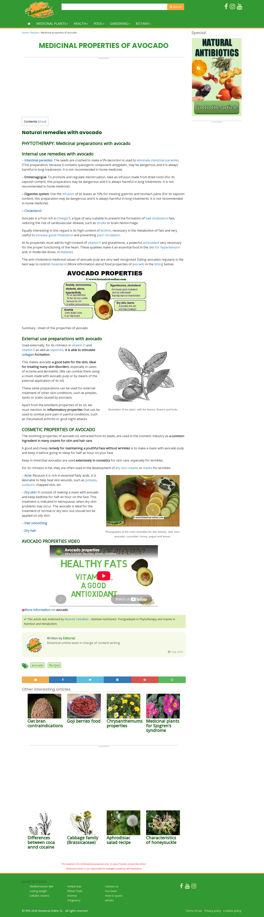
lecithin (105, 230)
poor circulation (108, 235)
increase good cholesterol (54, 235)
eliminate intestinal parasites (158, 160)
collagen (28, 354)
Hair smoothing (35, 523)
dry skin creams (127, 468)
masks (147, 468)
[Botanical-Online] (40, 10)
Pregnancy (73, 900)
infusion (68, 194)
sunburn (28, 485)
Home (25, 32)
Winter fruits (75, 891)
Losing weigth (38, 891)
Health (80, 23)
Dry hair (30, 530)
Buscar (177, 7)
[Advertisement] (103, 86)
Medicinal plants (51, 23)
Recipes (35, 32)
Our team (111, 891)
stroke (101, 223)
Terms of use (193, 911)
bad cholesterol (157, 218)
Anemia (72, 895)
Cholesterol (32, 211)
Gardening (119, 23)
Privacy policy (212, 911)
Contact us (111, 886)
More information (38, 610)
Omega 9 (63, 218)
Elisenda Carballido (77, 619)
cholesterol (58, 264)
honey (143, 536)
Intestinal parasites (38, 160)
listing (158, 264)
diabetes (67, 252)
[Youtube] (187, 887)
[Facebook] (181, 887)
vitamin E (94, 243)
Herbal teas (74, 886)
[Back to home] (29, 24)
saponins (57, 350)
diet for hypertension (164, 247)
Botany (142, 23)
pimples (91, 480)
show (42, 121)
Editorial (69, 638)
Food (98, 23)
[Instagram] (194, 887)
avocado (138, 264)
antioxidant (151, 243)
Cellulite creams (39, 895)
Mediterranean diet (41, 886)
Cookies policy (232, 911)
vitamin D (78, 345)
